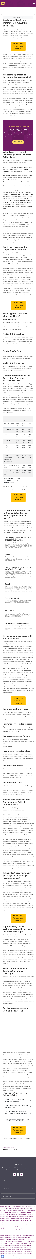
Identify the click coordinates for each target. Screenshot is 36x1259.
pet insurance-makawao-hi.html (23, 1216)
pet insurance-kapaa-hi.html (21, 1212)
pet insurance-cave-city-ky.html (12, 1252)
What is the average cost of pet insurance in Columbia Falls (17, 1106)
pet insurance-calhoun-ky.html (21, 1245)
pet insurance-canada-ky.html (12, 1249)
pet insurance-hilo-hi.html (10, 1210)
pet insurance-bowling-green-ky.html (20, 1239)
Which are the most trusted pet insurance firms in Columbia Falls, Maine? (17, 1120)
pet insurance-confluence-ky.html (13, 1256)
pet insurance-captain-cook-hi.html (23, 1206)
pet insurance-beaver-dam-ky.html (17, 1235)
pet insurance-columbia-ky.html (12, 1254)
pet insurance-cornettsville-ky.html (13, 1258)
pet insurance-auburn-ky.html (11, 1229)
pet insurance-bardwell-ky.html (18, 1233)
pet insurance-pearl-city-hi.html (20, 1220)
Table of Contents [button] (18, 17)
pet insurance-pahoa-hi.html (21, 1218)
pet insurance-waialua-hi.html (22, 1223)
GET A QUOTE (18, 142)
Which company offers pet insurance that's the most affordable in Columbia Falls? (16, 1113)
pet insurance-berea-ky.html (15, 1237)
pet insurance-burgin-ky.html (21, 1243)
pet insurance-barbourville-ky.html (13, 1231)
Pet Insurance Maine (8, 1148)
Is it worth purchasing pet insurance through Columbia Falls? (15, 1100)
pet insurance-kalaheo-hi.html (25, 1210)
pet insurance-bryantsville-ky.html (25, 1241)
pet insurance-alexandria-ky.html (12, 1227)
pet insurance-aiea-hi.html (7, 1206)
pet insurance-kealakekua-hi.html (23, 1214)
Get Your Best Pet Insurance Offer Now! (18, 46)
